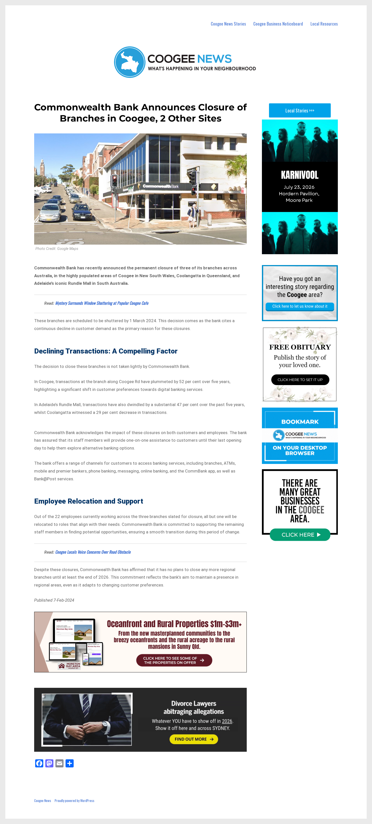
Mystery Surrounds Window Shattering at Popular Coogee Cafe (101, 303)
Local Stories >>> (299, 110)
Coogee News (42, 800)
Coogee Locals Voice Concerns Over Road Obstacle (93, 552)
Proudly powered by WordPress (74, 800)
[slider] (304, 250)
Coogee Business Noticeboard (278, 23)
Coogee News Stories (228, 23)
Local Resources (324, 23)
